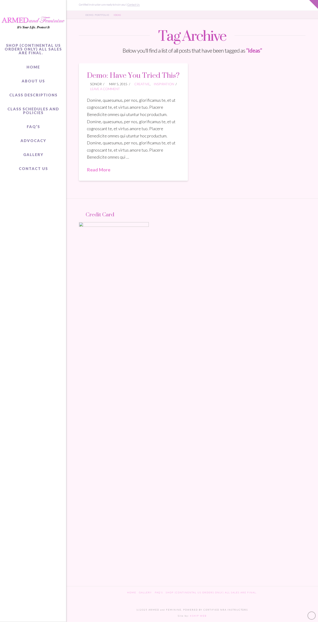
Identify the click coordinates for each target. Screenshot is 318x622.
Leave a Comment (104, 89)
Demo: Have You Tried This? (133, 75)
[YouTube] (297, 5)
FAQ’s (159, 592)
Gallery (145, 592)
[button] (313, 4)
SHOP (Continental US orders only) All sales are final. (211, 592)
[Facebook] (291, 5)
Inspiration (164, 84)
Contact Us (134, 4)
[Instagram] (303, 5)
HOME (131, 592)
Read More (98, 169)
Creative (142, 84)
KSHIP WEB (198, 615)
